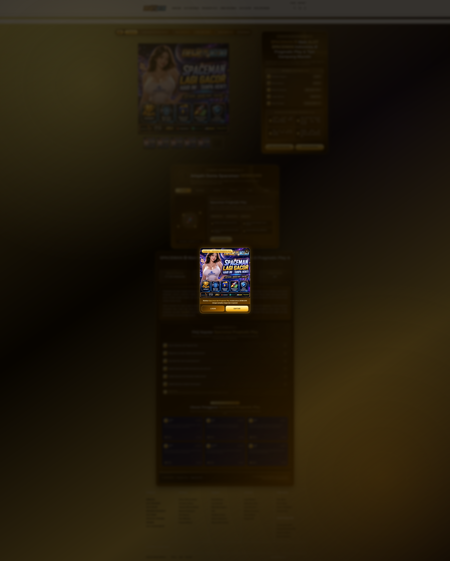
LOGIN (213, 309)
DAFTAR (237, 309)
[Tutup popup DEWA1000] (247, 251)
